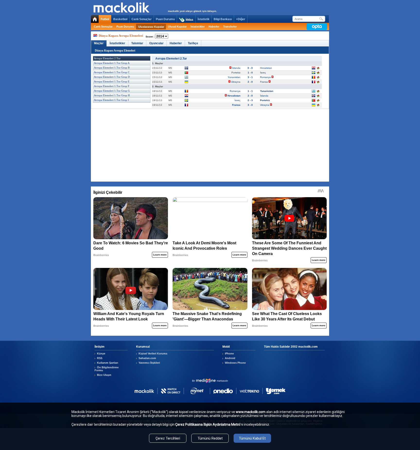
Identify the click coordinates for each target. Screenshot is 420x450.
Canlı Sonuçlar (141, 19)
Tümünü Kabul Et (252, 438)
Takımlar (137, 43)
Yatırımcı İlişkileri (149, 362)
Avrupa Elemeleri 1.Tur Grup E (112, 81)
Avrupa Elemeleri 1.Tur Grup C (112, 72)
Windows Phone (235, 362)
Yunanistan (233, 77)
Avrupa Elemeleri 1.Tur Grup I (111, 99)
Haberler (214, 26)
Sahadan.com (147, 358)
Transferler (230, 26)
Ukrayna (235, 81)
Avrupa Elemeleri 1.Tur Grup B (112, 67)
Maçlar (99, 43)
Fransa (264, 81)
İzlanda (236, 68)
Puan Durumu (165, 19)
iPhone (229, 353)
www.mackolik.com (250, 412)
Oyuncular (156, 43)
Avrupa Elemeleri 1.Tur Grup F (111, 86)
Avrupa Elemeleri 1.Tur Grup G (112, 90)
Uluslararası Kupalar (151, 26)
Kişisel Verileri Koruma (153, 353)
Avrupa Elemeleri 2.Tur (107, 58)
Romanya (265, 77)
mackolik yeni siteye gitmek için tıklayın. (192, 11)
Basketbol (120, 19)
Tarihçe (193, 43)
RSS (99, 358)
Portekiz (235, 72)
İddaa (189, 19)
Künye (101, 353)
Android (230, 358)
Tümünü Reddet (210, 438)
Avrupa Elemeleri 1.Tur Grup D (112, 76)
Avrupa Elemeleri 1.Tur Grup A (112, 63)
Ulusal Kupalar (177, 26)
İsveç (263, 72)
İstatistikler (198, 26)
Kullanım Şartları (107, 362)
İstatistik (204, 19)
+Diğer (240, 19)
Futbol (105, 19)
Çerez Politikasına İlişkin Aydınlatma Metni (207, 424)
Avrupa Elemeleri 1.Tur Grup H (112, 95)
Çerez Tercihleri (168, 438)
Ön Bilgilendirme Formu (107, 369)
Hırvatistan (266, 68)
